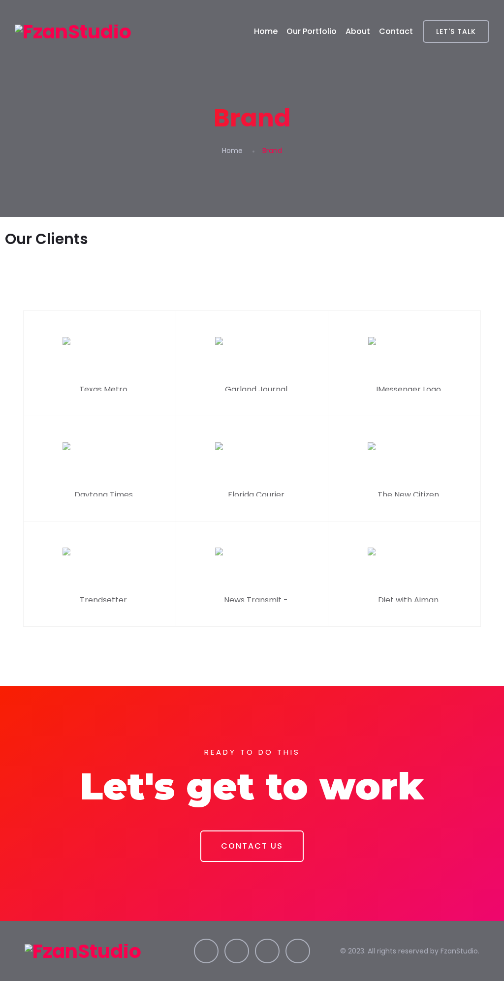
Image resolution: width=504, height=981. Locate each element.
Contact (396, 31)
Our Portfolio (311, 31)
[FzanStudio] (73, 31)
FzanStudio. (460, 951)
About (358, 31)
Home (266, 31)
